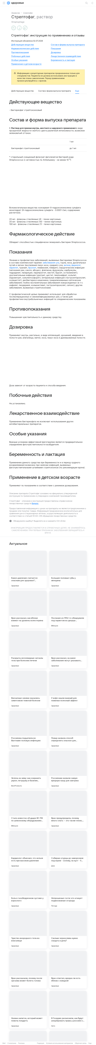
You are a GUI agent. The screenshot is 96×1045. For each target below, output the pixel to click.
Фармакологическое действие (25, 49)
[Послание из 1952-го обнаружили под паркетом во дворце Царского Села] (68, 609)
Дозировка (56, 52)
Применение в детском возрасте (26, 64)
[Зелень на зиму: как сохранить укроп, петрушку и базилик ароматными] (28, 769)
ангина (67, 265)
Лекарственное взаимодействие (66, 56)
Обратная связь (80, 1043)
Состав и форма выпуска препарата (68, 45)
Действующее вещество (22, 45)
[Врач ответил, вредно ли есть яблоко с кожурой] (68, 969)
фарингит (76, 265)
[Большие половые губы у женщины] (68, 569)
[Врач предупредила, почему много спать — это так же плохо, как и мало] (68, 809)
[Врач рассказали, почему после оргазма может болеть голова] (28, 969)
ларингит (13, 267)
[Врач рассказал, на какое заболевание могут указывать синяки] (68, 649)
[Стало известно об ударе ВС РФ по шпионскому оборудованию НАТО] (28, 809)
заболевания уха (51, 262)
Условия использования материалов (59, 1043)
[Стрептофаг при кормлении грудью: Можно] (19, 28)
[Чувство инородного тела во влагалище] (28, 929)
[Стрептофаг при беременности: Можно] (13, 28)
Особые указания (19, 60)
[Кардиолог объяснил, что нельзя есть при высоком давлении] (28, 849)
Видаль (35, 503)
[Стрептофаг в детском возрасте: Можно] (25, 28)
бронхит (32, 267)
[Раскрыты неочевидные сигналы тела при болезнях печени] (28, 649)
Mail (4, 1043)
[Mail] (8, 3)
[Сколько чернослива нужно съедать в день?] (68, 929)
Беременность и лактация (63, 60)
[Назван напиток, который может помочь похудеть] (28, 1009)
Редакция (40, 1043)
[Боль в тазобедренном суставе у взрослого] (28, 889)
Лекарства (15, 13)
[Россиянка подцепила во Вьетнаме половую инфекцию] (28, 729)
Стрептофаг (28, 13)
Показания (56, 49)
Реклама (21, 1043)
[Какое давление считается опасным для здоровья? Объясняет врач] (28, 569)
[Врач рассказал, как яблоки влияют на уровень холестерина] (28, 609)
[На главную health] (17, 3)
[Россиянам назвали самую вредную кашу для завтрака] (68, 769)
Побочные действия (20, 56)
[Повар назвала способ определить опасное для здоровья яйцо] (68, 729)
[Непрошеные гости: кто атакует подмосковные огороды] (68, 889)
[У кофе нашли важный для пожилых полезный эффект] (68, 689)
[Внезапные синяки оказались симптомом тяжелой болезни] (28, 689)
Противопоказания (20, 52)
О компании (12, 1043)
